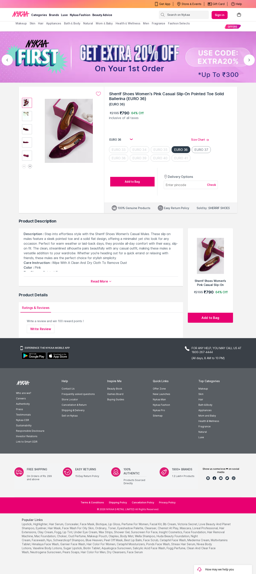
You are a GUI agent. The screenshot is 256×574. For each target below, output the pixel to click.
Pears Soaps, (71, 552)
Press (19, 409)
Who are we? (23, 393)
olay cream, (46, 532)
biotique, (101, 524)
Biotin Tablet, (92, 548)
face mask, (87, 524)
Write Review (40, 329)
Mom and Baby (207, 415)
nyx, (49, 540)
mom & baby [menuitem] (104, 23)
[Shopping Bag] (239, 15)
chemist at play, (168, 528)
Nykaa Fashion (80, 15)
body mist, (127, 536)
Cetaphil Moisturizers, (131, 544)
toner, (112, 528)
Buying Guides (115, 399)
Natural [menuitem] (88, 23)
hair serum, (56, 524)
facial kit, (156, 524)
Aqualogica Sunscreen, (117, 548)
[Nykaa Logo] (20, 14)
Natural (202, 431)
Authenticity (23, 403)
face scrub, (151, 540)
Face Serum (135, 552)
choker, (62, 536)
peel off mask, (113, 540)
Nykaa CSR (22, 420)
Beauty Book (114, 388)
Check (211, 184)
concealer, (72, 524)
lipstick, (27, 524)
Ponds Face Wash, (158, 544)
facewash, (39, 540)
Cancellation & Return (74, 404)
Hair (200, 399)
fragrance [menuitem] (158, 23)
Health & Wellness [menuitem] (128, 23)
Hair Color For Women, (101, 544)
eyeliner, (41, 528)
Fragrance (204, 426)
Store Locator (70, 399)
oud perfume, (77, 536)
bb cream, (170, 524)
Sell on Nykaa (70, 415)
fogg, (58, 532)
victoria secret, (187, 524)
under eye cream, (86, 532)
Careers (21, 398)
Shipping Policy (118, 502)
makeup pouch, (97, 536)
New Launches (161, 394)
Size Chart (198, 139)
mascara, (186, 528)
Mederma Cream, (198, 540)
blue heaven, (94, 540)
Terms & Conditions (92, 502)
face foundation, (195, 532)
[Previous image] (24, 166)
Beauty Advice (102, 15)
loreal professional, (205, 528)
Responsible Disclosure (30, 430)
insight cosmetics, (171, 532)
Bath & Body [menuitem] (72, 23)
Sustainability (24, 425)
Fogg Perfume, (176, 548)
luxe (64, 15)
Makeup (203, 388)
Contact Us (68, 388)
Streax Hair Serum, (183, 544)
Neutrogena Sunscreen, (46, 552)
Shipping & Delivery (73, 410)
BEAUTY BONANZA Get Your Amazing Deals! (48, 4)
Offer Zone (159, 388)
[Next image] (30, 166)
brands (54, 15)
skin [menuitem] (32, 23)
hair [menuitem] (40, 23)
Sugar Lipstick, (73, 548)
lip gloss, (114, 524)
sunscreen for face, (144, 532)
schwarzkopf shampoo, (69, 540)
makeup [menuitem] (21, 23)
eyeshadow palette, (130, 528)
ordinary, (101, 528)
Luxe (201, 437)
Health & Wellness (208, 421)
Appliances (205, 410)
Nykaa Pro (159, 410)
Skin (200, 394)
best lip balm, (133, 540)
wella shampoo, (145, 536)
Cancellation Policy (143, 502)
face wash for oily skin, (78, 528)
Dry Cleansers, (116, 552)
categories (39, 15)
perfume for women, (135, 524)
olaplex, (114, 536)
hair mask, (54, 528)
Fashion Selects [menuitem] (179, 23)
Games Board (115, 394)
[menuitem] (232, 26)
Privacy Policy (167, 502)
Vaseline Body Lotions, (48, 548)
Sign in (219, 15)
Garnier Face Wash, (73, 544)
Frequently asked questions (78, 394)
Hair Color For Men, (93, 552)
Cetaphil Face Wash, (173, 540)
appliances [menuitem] (53, 23)
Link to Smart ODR (26, 441)
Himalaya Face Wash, (45, 544)
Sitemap (158, 415)
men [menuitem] (146, 23)
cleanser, (151, 528)
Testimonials (23, 414)
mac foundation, (45, 536)
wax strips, (106, 532)
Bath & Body (205, 404)
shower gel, (122, 532)
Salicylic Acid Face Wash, (149, 548)
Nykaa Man (159, 399)
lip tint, (68, 532)
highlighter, (40, 524)
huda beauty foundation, (173, 536)
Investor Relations (26, 436)
